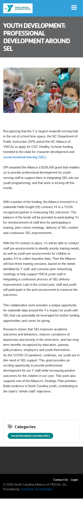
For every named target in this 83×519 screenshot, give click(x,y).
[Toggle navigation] (74, 7)
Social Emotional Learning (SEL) (30, 435)
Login (74, 480)
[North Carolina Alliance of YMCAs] (18, 8)
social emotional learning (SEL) (24, 157)
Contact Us (60, 480)
